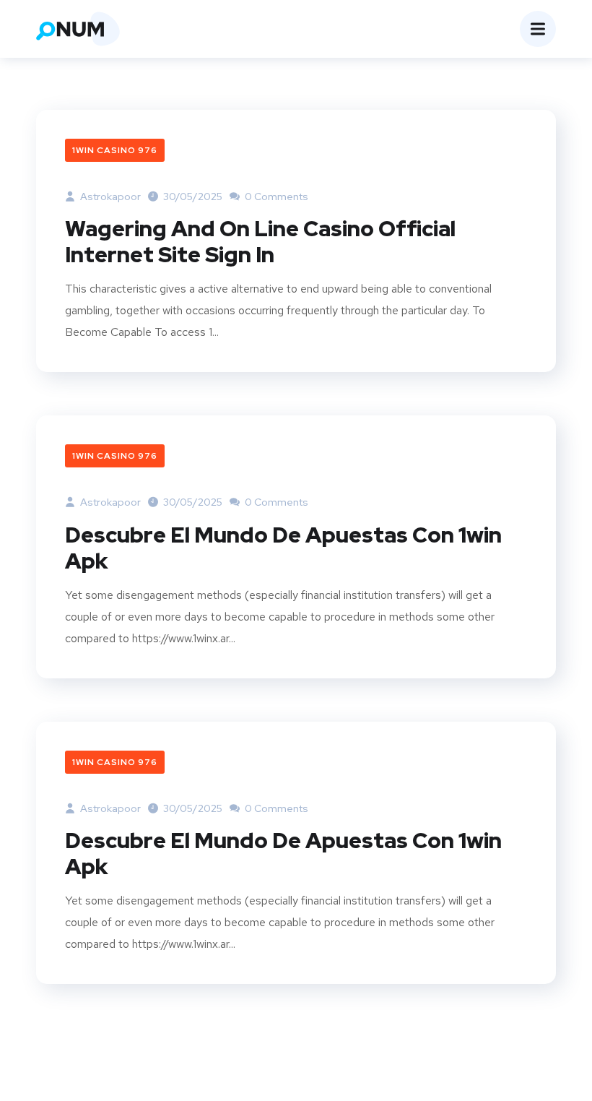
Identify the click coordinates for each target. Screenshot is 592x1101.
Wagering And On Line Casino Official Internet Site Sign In (260, 241)
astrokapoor (109, 196)
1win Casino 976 (114, 150)
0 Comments (275, 196)
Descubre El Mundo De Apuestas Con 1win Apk (283, 548)
